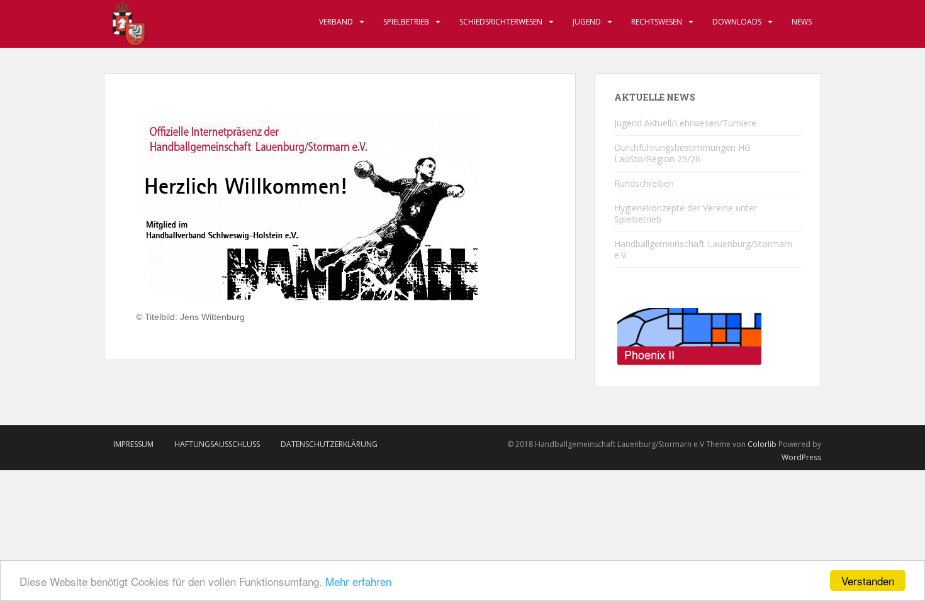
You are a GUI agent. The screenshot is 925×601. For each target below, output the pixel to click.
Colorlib (762, 444)
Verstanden (867, 580)
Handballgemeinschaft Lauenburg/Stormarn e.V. (703, 249)
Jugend (587, 21)
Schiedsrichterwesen (500, 21)
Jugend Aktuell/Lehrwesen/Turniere (685, 123)
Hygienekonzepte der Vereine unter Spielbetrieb (685, 213)
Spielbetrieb (406, 21)
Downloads (736, 21)
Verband (336, 21)
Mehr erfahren (358, 581)
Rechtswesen (656, 21)
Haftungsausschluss (217, 444)
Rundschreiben (644, 183)
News (802, 21)
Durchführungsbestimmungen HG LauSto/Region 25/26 (682, 153)
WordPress (801, 457)
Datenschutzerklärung (329, 444)
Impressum (133, 444)
